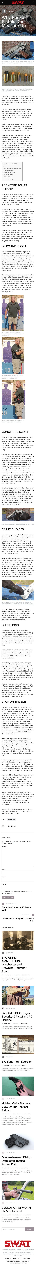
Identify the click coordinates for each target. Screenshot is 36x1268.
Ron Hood (6, 31)
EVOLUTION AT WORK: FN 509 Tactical (16, 1209)
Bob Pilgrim (6, 1065)
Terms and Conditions (12, 1260)
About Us (8, 1258)
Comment (4, 846)
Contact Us (25, 1261)
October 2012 (11, 819)
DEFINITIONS (8, 177)
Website (4, 884)
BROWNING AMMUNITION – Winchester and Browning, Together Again (14, 964)
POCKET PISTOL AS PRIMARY (12, 168)
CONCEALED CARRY (9, 173)
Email (3, 876)
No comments (26, 975)
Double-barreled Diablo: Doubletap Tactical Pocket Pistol (17, 1161)
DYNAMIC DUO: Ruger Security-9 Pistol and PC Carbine (17, 1016)
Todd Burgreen (7, 1214)
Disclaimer (27, 1258)
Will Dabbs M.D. (7, 975)
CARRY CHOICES (8, 175)
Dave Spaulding (7, 1113)
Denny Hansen (7, 1023)
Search (29, 1229)
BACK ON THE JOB (9, 179)
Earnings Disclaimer (13, 1261)
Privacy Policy (17, 1258)
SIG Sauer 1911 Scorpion (17, 1061)
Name (3, 869)
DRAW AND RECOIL (9, 170)
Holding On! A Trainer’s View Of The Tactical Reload (16, 1107)
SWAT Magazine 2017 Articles (18, 1263)
